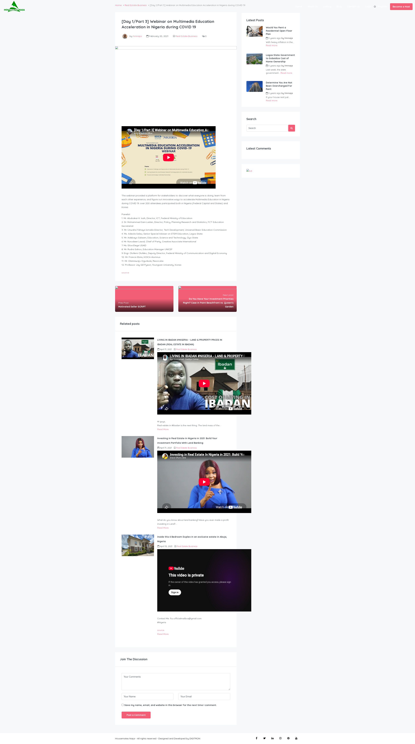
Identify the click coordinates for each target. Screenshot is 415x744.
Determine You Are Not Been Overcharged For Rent (279, 86)
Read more (271, 45)
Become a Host (401, 6)
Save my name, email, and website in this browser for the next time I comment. (170, 705)
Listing (327, 6)
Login (368, 6)
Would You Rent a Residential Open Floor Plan (279, 30)
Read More (163, 429)
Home (298, 6)
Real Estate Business (186, 36)
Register (383, 6)
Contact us (353, 6)
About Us (313, 6)
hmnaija (137, 36)
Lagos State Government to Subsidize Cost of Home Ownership (280, 58)
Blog (339, 6)
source (125, 272)
